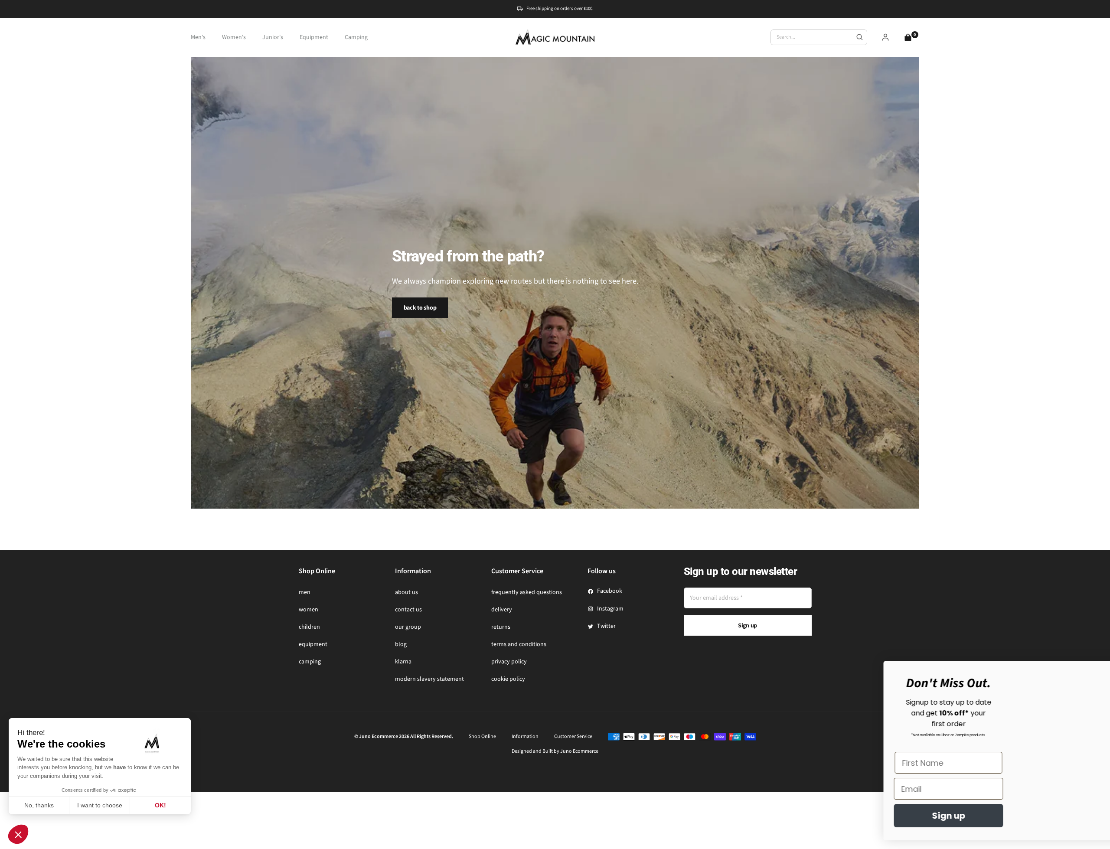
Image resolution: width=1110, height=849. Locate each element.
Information (525, 736)
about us (406, 592)
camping (310, 661)
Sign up (747, 625)
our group (408, 627)
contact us (408, 609)
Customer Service (573, 736)
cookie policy (508, 679)
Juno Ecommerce (579, 751)
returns (500, 627)
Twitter (606, 626)
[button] (18, 834)
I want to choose (99, 805)
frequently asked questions (526, 592)
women (308, 609)
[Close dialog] (1090, 671)
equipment (313, 644)
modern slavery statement (429, 679)
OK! (160, 805)
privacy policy (509, 661)
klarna (403, 661)
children (309, 627)
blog (401, 644)
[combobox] (818, 37)
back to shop (420, 308)
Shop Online (482, 736)
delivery (501, 609)
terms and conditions (518, 644)
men (304, 592)
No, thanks (39, 805)
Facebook (609, 591)
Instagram (610, 608)
